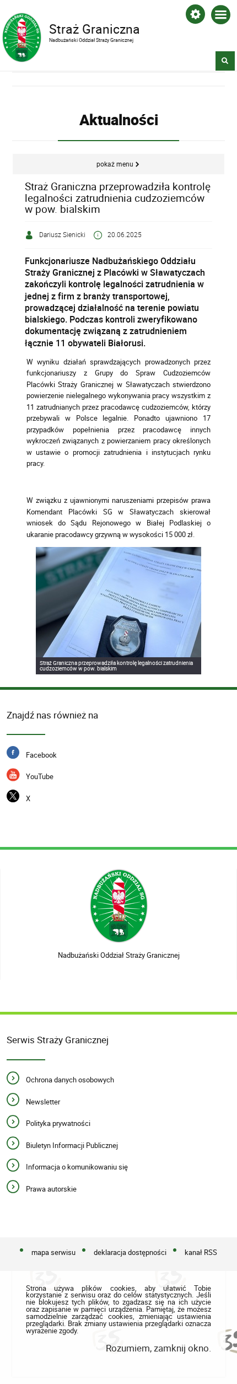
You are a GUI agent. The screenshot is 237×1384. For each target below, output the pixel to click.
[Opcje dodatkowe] (195, 16)
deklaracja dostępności (130, 1253)
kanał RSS (201, 1253)
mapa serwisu (53, 1253)
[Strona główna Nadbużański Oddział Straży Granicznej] (119, 906)
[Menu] (220, 16)
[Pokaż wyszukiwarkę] (225, 61)
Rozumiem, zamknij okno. (158, 1348)
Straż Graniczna (71, 28)
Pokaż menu (114, 164)
